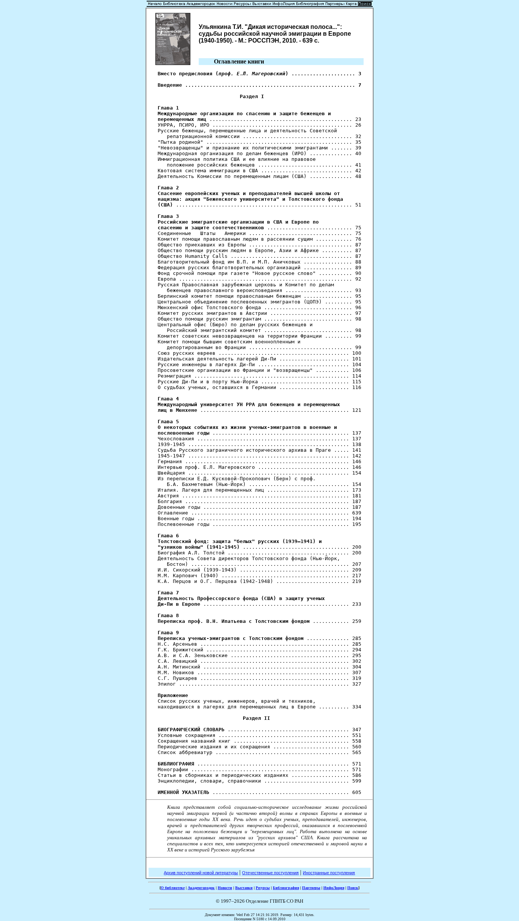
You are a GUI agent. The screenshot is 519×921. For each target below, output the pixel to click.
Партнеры (311, 888)
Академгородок (201, 888)
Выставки (244, 888)
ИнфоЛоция (333, 888)
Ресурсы (263, 888)
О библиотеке (173, 888)
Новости (225, 888)
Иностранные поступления (329, 872)
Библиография (286, 888)
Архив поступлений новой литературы (201, 872)
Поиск (352, 888)
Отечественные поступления (270, 872)
